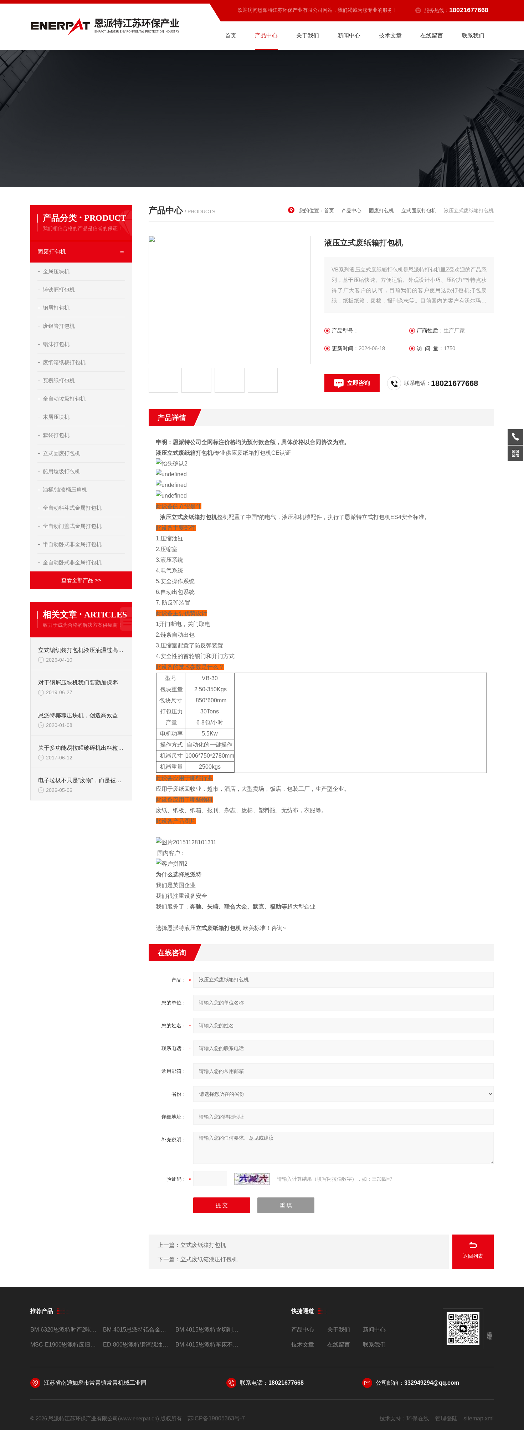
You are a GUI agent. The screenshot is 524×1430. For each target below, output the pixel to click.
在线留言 (431, 35)
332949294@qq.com (431, 1383)
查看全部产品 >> (81, 580)
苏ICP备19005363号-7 (216, 1418)
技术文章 (390, 35)
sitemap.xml (478, 1418)
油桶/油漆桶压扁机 (65, 490)
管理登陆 (446, 1418)
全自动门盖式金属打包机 (72, 526)
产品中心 (266, 35)
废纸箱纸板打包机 (64, 362)
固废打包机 (51, 252)
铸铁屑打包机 (59, 289)
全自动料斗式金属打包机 (72, 508)
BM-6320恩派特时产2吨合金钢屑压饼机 (63, 1330)
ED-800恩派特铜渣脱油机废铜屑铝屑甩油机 (136, 1345)
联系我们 (473, 35)
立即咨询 (358, 383)
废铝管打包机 (59, 326)
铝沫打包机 (56, 344)
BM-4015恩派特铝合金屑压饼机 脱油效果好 (136, 1330)
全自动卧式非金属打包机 (72, 562)
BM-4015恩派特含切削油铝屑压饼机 (208, 1330)
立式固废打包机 (61, 453)
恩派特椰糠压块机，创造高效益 (78, 715)
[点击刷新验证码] (252, 1179)
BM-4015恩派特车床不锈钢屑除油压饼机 (208, 1345)
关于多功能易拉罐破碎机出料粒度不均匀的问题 (81, 748)
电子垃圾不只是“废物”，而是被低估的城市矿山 (81, 780)
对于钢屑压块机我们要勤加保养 (78, 683)
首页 (230, 35)
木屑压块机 (56, 417)
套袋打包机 (56, 435)
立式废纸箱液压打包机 (208, 1259)
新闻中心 (349, 35)
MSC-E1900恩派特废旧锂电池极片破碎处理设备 (63, 1345)
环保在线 (417, 1418)
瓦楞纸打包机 (59, 380)
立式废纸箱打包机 (203, 1245)
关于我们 (307, 35)
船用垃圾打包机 (61, 471)
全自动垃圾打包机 (64, 399)
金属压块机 (56, 271)
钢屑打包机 (56, 308)
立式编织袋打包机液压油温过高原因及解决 (81, 650)
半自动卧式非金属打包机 (72, 544)
